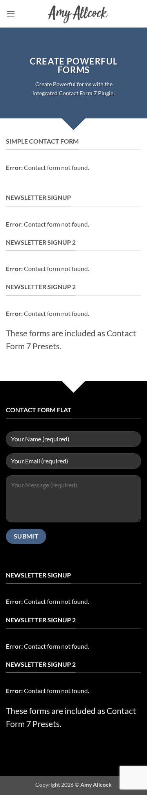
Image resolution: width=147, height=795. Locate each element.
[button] (10, 13)
